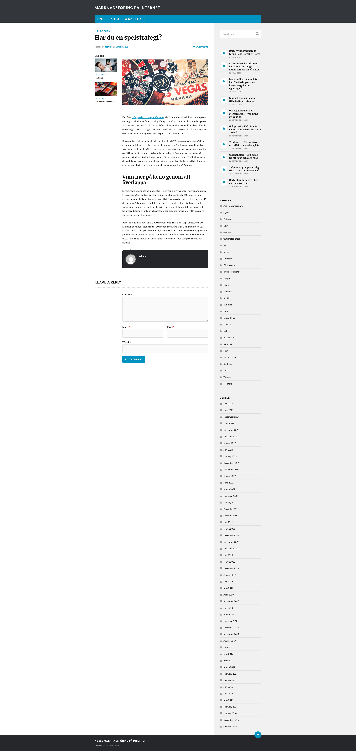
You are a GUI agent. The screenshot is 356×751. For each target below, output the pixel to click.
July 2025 (228, 403)
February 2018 (230, 621)
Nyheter (114, 19)
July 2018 (228, 607)
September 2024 (231, 416)
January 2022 (230, 502)
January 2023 (230, 456)
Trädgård (227, 383)
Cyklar (226, 212)
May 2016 (228, 700)
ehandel (227, 232)
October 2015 (230, 726)
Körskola (227, 291)
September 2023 (231, 436)
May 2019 (228, 588)
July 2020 (228, 555)
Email (170, 327)
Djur (225, 225)
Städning (227, 364)
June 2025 (228, 410)
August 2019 (229, 575)
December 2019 (231, 568)
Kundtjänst (228, 304)
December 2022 (231, 463)
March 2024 (229, 423)
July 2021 (228, 522)
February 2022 (230, 495)
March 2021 (229, 528)
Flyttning (227, 258)
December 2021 (231, 509)
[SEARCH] (257, 34)
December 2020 (231, 535)
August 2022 (229, 476)
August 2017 (229, 640)
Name (126, 327)
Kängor (227, 278)
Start (100, 19)
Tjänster (227, 377)
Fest (225, 245)
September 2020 (231, 548)
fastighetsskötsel (231, 238)
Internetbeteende (231, 271)
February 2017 (230, 673)
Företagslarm (229, 265)
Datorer (227, 219)
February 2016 (230, 706)
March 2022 (229, 489)
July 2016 (228, 686)
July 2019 (228, 581)
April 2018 (228, 614)
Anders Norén (111, 745)
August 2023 (229, 443)
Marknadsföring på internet (127, 8)
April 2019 (228, 594)
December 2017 (231, 627)
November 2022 (231, 469)
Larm (225, 311)
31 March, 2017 (122, 46)
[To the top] (257, 734)
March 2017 (229, 667)
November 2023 (231, 430)
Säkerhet (227, 344)
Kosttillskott (229, 298)
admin (108, 46)
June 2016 (228, 693)
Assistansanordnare (233, 205)
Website (126, 342)
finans (226, 252)
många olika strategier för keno (148, 117)
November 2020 (231, 542)
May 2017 (228, 653)
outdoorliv (228, 337)
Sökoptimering (133, 19)
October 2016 (230, 680)
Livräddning (229, 317)
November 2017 (231, 634)
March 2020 (229, 561)
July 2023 (228, 449)
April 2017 (228, 660)
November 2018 (231, 601)
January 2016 (230, 713)
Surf (225, 370)
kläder (226, 285)
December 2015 (231, 719)
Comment (127, 294)
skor (225, 350)
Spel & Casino (102, 31)
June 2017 (228, 647)
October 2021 (230, 515)
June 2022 (228, 482)
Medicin (227, 324)
